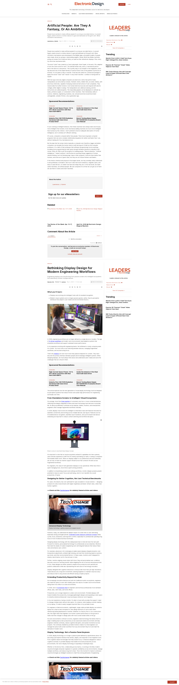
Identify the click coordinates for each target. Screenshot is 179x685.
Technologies (65, 13)
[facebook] (70, 46)
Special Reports (100, 13)
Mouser (108, 44)
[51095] (75, 518)
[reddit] (77, 46)
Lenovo (64, 282)
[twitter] (75, 46)
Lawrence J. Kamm (52, 41)
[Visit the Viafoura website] (99, 242)
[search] (51, 4)
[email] (80, 46)
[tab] (51, 236)
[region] (74, 239)
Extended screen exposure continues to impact (83, 543)
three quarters (65, 404)
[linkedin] (72, 46)
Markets (74, 13)
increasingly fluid (62, 601)
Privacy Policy (45, 681)
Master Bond (109, 42)
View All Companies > (119, 48)
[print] (101, 46)
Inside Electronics (112, 13)
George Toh (50, 282)
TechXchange (64, 499)
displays (56, 356)
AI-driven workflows (55, 341)
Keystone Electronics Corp (113, 40)
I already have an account (75, 254)
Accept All (172, 682)
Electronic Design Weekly (86, 13)
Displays (49, 21)
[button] (48, 4)
